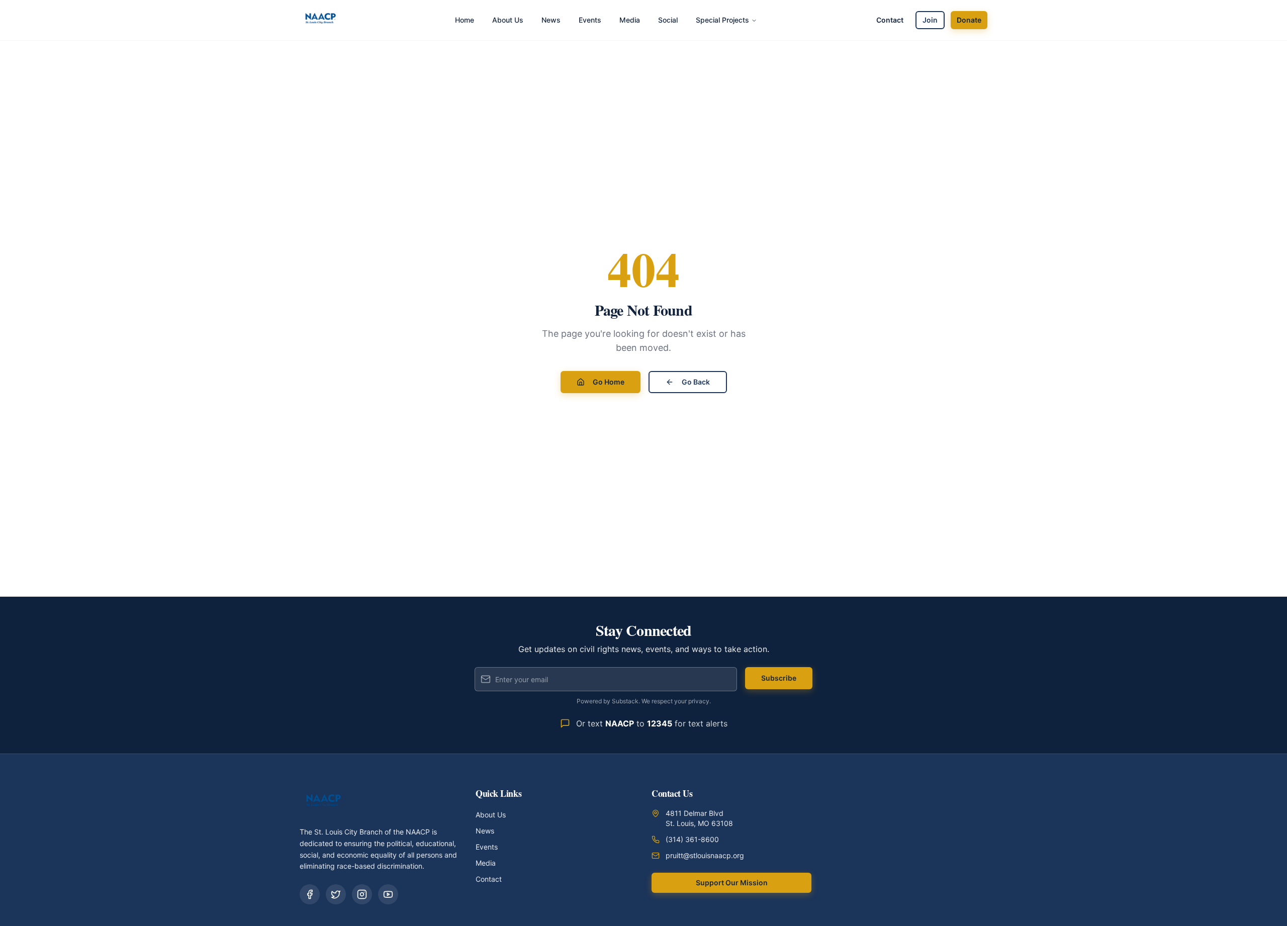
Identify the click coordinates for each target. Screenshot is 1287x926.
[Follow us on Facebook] (310, 894)
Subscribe (778, 678)
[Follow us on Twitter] (336, 894)
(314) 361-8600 (692, 839)
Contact (889, 20)
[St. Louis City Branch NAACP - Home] (321, 20)
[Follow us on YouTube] (388, 894)
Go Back (696, 382)
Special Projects (722, 20)
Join (930, 20)
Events (487, 847)
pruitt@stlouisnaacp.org (705, 855)
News (485, 830)
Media (486, 863)
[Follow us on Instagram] (362, 894)
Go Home (608, 382)
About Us (491, 814)
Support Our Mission (732, 882)
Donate (969, 20)
